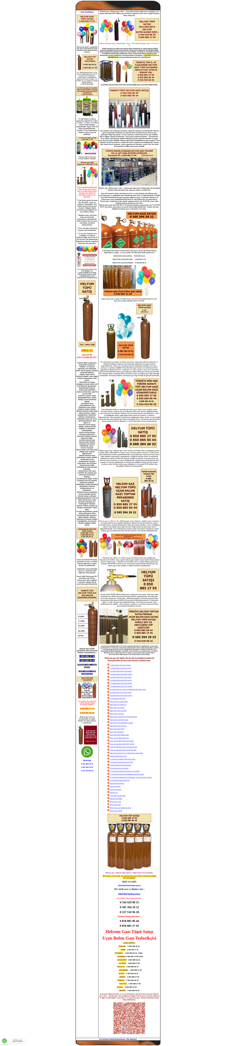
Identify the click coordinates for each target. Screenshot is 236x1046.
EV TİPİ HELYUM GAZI (117, 698)
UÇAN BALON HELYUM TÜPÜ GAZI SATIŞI (124, 771)
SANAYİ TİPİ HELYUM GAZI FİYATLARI (123, 747)
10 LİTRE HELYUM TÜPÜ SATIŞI (121, 680)
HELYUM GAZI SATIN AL (118, 726)
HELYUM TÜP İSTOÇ (117, 732)
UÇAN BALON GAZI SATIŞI (119, 768)
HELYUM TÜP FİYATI (117, 783)
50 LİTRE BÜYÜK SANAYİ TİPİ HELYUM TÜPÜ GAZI (128, 689)
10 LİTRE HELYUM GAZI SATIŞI (120, 677)
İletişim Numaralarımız (117, 1039)
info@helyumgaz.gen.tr (129, 894)
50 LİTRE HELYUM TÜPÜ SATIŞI (121, 695)
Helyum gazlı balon (115, 789)
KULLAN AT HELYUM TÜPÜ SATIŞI (122, 744)
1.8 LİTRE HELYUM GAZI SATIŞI (121, 671)
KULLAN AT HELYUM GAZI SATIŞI (122, 741)
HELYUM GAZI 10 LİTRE (118, 711)
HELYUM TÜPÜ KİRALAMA (119, 735)
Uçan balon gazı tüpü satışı (117, 795)
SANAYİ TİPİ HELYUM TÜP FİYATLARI (123, 750)
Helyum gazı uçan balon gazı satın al (120, 808)
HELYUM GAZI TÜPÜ (117, 729)
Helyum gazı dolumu (116, 798)
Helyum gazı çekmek (116, 811)
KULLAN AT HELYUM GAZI (119, 738)
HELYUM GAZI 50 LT (117, 714)
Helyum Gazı (114, 792)
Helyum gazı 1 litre (115, 802)
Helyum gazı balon (115, 805)
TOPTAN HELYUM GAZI (118, 756)
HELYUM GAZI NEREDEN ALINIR (121, 723)
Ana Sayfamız (104, 1039)
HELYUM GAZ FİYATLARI (118, 701)
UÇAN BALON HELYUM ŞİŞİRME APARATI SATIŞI (127, 774)
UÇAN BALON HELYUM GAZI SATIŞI (122, 759)
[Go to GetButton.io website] (4, 1044)
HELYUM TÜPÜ (115, 786)
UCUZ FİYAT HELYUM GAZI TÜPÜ (121, 762)
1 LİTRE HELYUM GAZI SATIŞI (120, 665)
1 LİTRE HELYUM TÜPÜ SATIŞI (120, 668)
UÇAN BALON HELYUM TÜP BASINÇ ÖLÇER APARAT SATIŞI (131, 777)
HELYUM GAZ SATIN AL (118, 705)
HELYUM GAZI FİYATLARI (119, 720)
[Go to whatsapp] (4, 1040)
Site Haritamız (131, 1039)
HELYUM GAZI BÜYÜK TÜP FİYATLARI (123, 717)
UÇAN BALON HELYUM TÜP (120, 780)
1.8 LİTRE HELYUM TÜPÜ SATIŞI (121, 674)
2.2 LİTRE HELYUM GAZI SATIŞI (121, 683)
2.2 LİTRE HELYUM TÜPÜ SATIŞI (121, 686)
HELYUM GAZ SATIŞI (117, 708)
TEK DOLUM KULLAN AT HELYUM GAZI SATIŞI (126, 753)
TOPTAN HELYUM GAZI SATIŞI (120, 765)
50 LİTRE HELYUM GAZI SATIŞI (120, 692)
